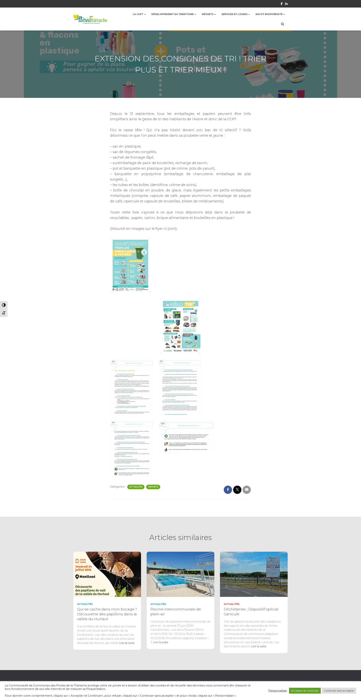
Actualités (136, 487)
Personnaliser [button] (277, 690)
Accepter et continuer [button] (305, 690)
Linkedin (286, 4)
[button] (145, 14)
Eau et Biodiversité (269, 14)
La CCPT (138, 14)
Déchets (208, 14)
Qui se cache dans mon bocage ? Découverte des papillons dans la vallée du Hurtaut (107, 614)
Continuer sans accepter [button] (339, 690)
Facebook (282, 4)
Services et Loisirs (234, 14)
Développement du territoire (172, 14)
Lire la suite (127, 643)
